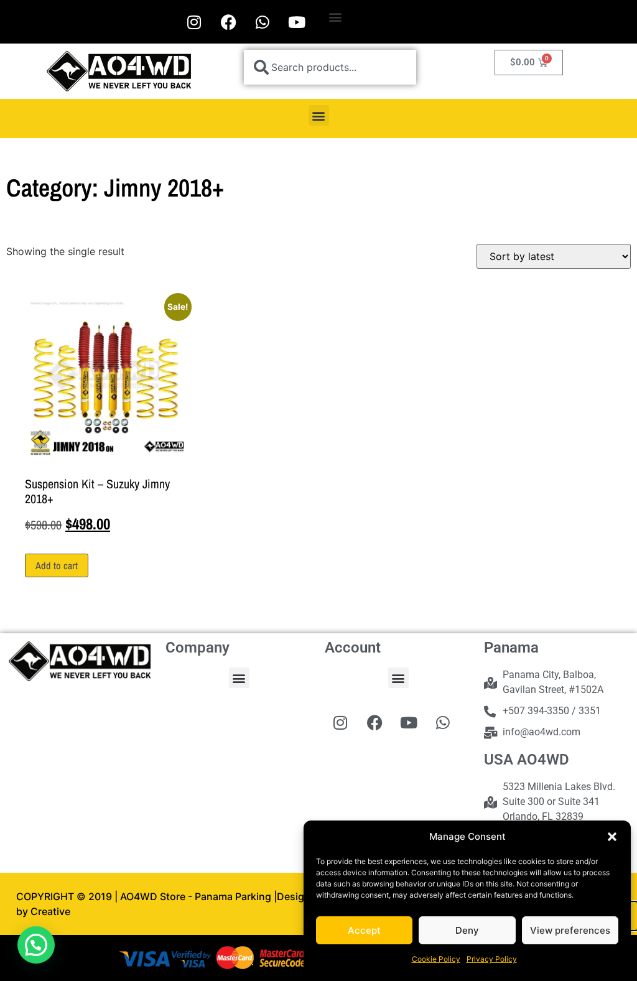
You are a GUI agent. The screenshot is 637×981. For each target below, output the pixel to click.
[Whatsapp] (262, 21)
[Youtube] (296, 21)
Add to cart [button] (56, 565)
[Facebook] (228, 21)
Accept (364, 930)
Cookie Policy (436, 959)
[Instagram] (194, 21)
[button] (612, 836)
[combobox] (330, 67)
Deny (467, 930)
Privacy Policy (492, 959)
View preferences (570, 930)
